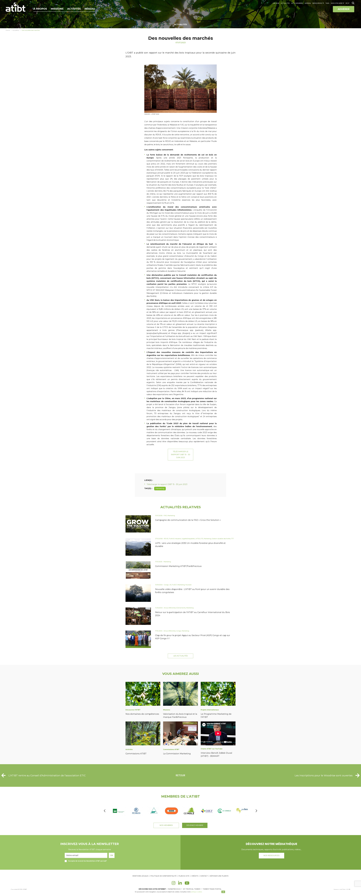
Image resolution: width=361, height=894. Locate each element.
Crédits (194, 876)
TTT (232, 538)
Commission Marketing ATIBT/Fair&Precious (178, 566)
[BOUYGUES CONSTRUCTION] (136, 811)
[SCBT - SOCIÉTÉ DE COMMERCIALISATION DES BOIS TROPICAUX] (118, 811)
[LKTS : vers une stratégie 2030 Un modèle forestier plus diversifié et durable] (138, 547)
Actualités (16, 30)
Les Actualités (180, 656)
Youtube (188, 585)
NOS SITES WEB (336, 3)
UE (170, 585)
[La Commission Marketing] (180, 733)
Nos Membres (166, 825)
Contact (204, 876)
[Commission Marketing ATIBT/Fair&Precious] (138, 570)
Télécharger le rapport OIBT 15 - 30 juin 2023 (180, 455)
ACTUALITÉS (285, 3)
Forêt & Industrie (175, 538)
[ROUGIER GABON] (224, 811)
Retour (180, 775)
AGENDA (308, 3)
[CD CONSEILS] (189, 811)
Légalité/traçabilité (188, 538)
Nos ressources (271, 855)
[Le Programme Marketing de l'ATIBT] (218, 694)
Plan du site (184, 876)
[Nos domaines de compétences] (143, 694)
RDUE (166, 538)
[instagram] (173, 884)
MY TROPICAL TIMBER (191, 889)
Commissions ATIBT (136, 753)
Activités (74, 8)
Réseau (90, 8)
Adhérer (343, 9)
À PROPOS (40, 8)
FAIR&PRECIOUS (174, 889)
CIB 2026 (276, 3)
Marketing (160, 488)
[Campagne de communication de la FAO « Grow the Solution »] (138, 524)
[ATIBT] (16, 7)
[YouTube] (187, 884)
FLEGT (174, 585)
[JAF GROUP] (242, 811)
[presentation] (104, 810)
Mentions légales (140, 876)
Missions (57, 8)
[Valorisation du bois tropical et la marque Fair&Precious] (180, 694)
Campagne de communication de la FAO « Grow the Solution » (188, 520)
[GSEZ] (171, 811)
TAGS (327, 3)
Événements (181, 608)
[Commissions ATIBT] (143, 733)
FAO (165, 515)
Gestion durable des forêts (221, 538)
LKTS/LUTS (199, 538)
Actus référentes (170, 608)
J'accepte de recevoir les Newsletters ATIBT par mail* (87, 861)
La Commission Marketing (177, 753)
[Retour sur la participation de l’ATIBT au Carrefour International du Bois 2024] (138, 616)
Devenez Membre (194, 825)
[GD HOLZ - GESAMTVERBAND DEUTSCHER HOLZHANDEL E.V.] (154, 811)
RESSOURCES (317, 3)
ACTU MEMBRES (297, 3)
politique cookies (196, 892)
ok (223, 892)
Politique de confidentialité (163, 876)
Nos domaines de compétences (142, 714)
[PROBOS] (206, 811)
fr (347, 3)
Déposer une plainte (219, 876)
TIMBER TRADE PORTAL (212, 889)
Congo (166, 585)
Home (8, 30)
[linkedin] (180, 884)
